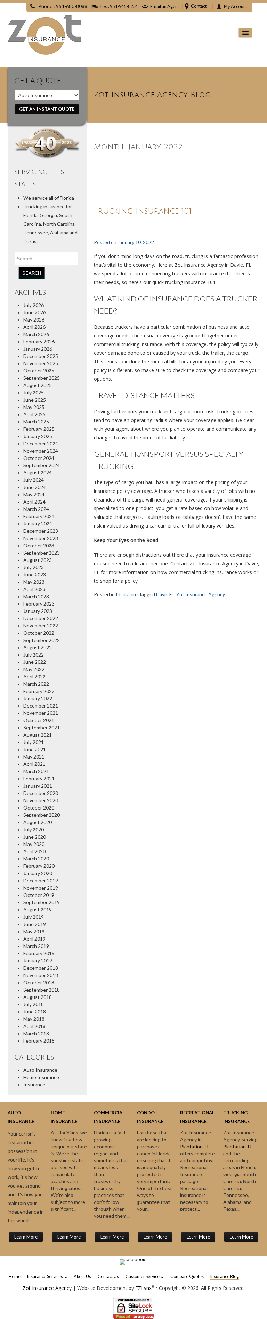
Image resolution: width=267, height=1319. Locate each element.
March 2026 (36, 334)
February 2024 (39, 516)
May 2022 (33, 669)
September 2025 (41, 378)
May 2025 (33, 407)
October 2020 (38, 808)
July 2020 (33, 829)
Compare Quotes (187, 1276)
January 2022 (37, 698)
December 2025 (40, 356)
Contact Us (108, 1276)
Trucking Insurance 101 (143, 211)
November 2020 (40, 800)
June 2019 (34, 924)
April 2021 (34, 764)
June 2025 (34, 400)
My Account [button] (235, 6)
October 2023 (38, 545)
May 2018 (33, 1019)
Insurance (34, 1084)
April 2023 (34, 589)
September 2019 (41, 902)
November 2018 (40, 975)
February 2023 (39, 604)
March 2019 (36, 946)
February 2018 (39, 1041)
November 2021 (40, 713)
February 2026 (39, 341)
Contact (199, 6)
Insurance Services (45, 1276)
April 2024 (34, 502)
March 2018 (36, 1033)
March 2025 (36, 422)
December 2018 (40, 968)
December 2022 (40, 618)
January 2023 (37, 611)
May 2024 (33, 494)
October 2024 (38, 458)
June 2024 (34, 487)
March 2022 (36, 684)
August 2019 (37, 910)
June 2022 (34, 662)
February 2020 (39, 866)
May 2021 (33, 757)
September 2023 (41, 553)
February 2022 (39, 691)
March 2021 (36, 771)
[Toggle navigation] (245, 33)
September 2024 (41, 465)
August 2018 (37, 997)
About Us (82, 1276)
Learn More (26, 1237)
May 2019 (33, 931)
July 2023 (33, 567)
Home (15, 1276)
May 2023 (33, 582)
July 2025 (33, 392)
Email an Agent (164, 6)
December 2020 (40, 793)
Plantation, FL (195, 1146)
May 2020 (33, 844)
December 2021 (40, 706)
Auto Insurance (40, 1070)
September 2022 (41, 640)
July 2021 (33, 742)
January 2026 (37, 349)
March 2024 (36, 509)
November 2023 (40, 538)
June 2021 (34, 749)
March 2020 (36, 859)
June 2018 (34, 1011)
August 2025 (37, 385)
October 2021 (38, 720)
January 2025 (37, 436)
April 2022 (34, 676)
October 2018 (38, 982)
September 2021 (41, 727)
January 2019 (37, 960)
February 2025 (39, 429)
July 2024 (33, 480)
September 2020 (41, 815)
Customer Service (143, 1276)
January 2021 (37, 786)
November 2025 (40, 363)
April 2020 (34, 851)
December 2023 (40, 531)
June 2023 (34, 574)
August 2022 (37, 647)
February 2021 (39, 778)
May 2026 (33, 320)
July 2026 (33, 305)
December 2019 (40, 880)
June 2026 (34, 312)
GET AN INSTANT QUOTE (46, 109)
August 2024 (37, 473)
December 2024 (40, 443)
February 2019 (39, 953)
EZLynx (143, 1288)
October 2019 (38, 895)
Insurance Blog (224, 1276)
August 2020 (37, 822)
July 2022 (33, 655)
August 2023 (37, 560)
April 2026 (34, 327)
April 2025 (34, 414)
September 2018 (41, 990)
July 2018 (33, 1004)
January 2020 (37, 873)
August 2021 (37, 735)
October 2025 (38, 371)
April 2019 (34, 939)
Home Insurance (41, 1077)
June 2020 (34, 837)
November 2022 (40, 625)
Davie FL (165, 594)
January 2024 (37, 523)
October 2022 (38, 633)
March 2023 (36, 596)
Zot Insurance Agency (200, 594)
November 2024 (40, 451)
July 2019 (33, 917)
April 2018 (34, 1026)
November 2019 (40, 888)
